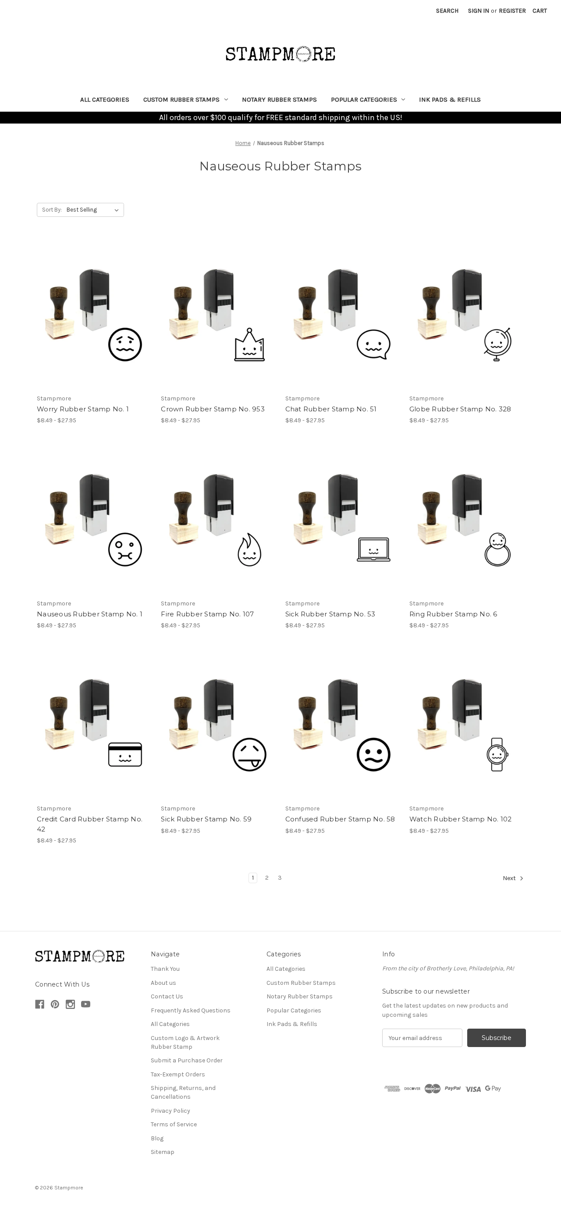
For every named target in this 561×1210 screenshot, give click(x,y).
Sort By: (52, 209)
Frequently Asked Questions (191, 1010)
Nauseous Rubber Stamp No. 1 (89, 614)
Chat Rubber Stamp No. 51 (331, 409)
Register (512, 10)
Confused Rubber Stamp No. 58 (340, 819)
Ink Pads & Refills (450, 99)
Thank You (165, 969)
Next (510, 878)
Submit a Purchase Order (187, 1060)
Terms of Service (174, 1124)
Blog (157, 1138)
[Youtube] (85, 1004)
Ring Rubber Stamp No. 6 (453, 614)
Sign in (478, 10)
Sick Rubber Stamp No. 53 (330, 614)
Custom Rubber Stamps (181, 99)
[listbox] (94, 209)
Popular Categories (364, 99)
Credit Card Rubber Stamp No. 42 (89, 824)
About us (163, 983)
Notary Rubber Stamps (279, 99)
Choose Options (94, 313)
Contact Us (167, 996)
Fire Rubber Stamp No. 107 (207, 614)
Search (447, 10)
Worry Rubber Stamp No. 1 (83, 409)
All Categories (104, 99)
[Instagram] (70, 1004)
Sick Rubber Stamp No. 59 (206, 819)
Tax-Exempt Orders (178, 1074)
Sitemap (162, 1152)
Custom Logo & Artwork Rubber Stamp (185, 1042)
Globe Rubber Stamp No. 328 (460, 409)
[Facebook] (39, 1004)
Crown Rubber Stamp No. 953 (213, 409)
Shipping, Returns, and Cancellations (183, 1092)
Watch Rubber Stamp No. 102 (460, 819)
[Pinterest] (55, 1004)
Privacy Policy (170, 1110)
